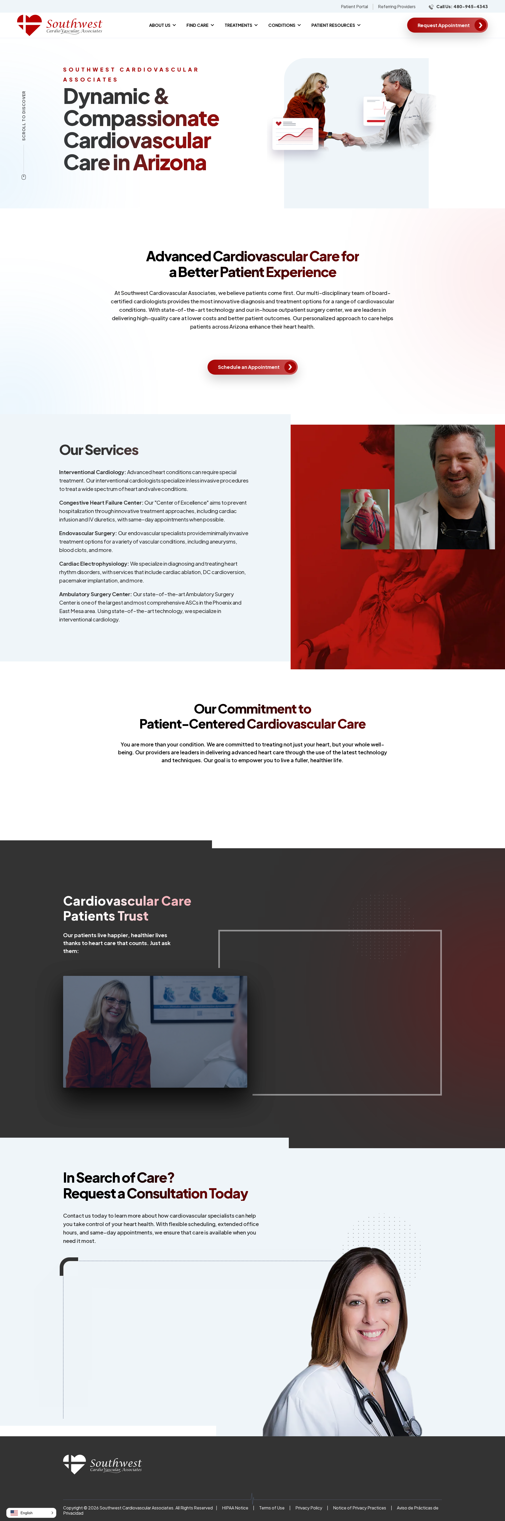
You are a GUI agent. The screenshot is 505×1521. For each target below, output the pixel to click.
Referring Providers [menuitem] (397, 6)
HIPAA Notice (235, 1507)
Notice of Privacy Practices (359, 1507)
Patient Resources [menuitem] (333, 25)
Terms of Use (272, 1507)
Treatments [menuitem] (238, 25)
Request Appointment (444, 25)
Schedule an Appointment (249, 367)
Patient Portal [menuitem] (354, 6)
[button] (31, 1513)
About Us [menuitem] (159, 25)
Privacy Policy (308, 1507)
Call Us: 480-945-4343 (462, 6)
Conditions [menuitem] (281, 25)
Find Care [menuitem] (197, 25)
